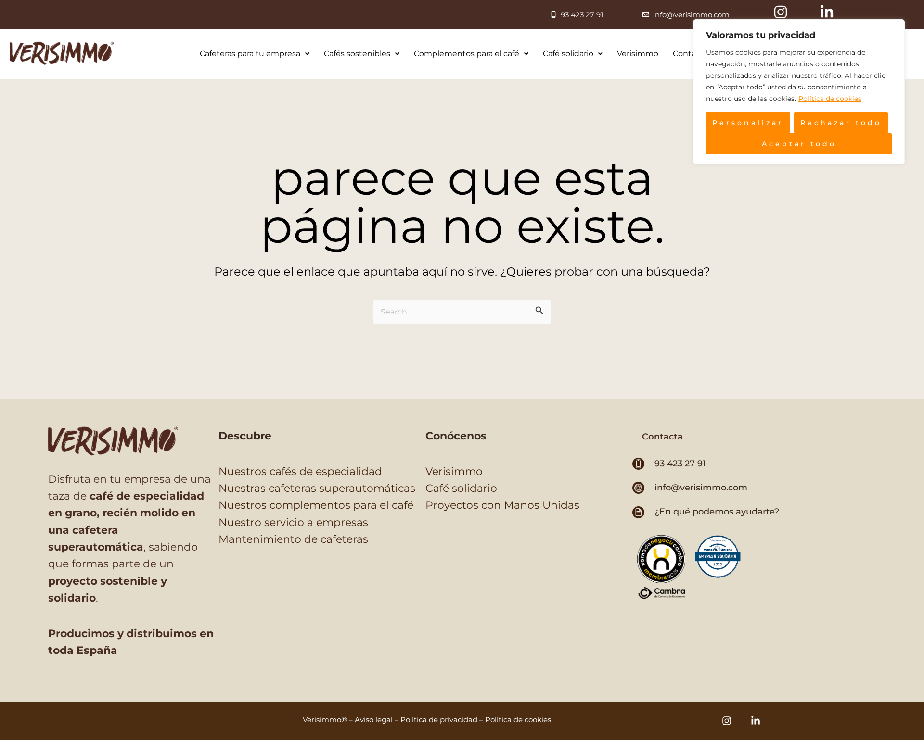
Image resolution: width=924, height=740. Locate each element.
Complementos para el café (466, 53)
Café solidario (568, 53)
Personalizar (747, 122)
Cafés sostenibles (357, 53)
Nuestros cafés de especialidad (300, 471)
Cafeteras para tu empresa (250, 53)
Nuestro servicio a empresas (293, 522)
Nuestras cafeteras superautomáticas (316, 488)
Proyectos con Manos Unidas (502, 505)
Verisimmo (637, 53)
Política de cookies (829, 98)
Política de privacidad (438, 719)
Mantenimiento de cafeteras (293, 539)
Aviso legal (374, 719)
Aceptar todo (799, 143)
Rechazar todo (841, 122)
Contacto (690, 53)
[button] (662, 436)
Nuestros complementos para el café (315, 505)
